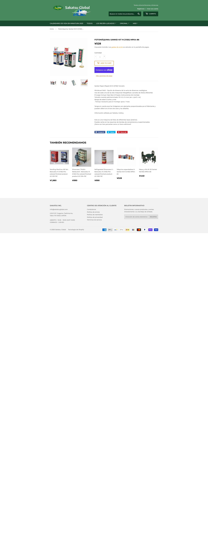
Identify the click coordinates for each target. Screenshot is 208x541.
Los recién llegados (105, 23)
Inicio (52, 29)
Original (124, 23)
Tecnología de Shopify (76, 229)
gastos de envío (117, 47)
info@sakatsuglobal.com (59, 209)
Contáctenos (91, 209)
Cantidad (98, 53)
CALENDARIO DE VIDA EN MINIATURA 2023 (66, 23)
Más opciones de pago (104, 76)
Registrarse (141, 9)
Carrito (152, 14)
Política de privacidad (95, 217)
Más (134, 23)
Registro (153, 217)
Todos (90, 23)
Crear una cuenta (152, 9)
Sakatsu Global (60, 229)
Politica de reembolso (95, 214)
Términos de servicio (94, 220)
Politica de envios (93, 212)
